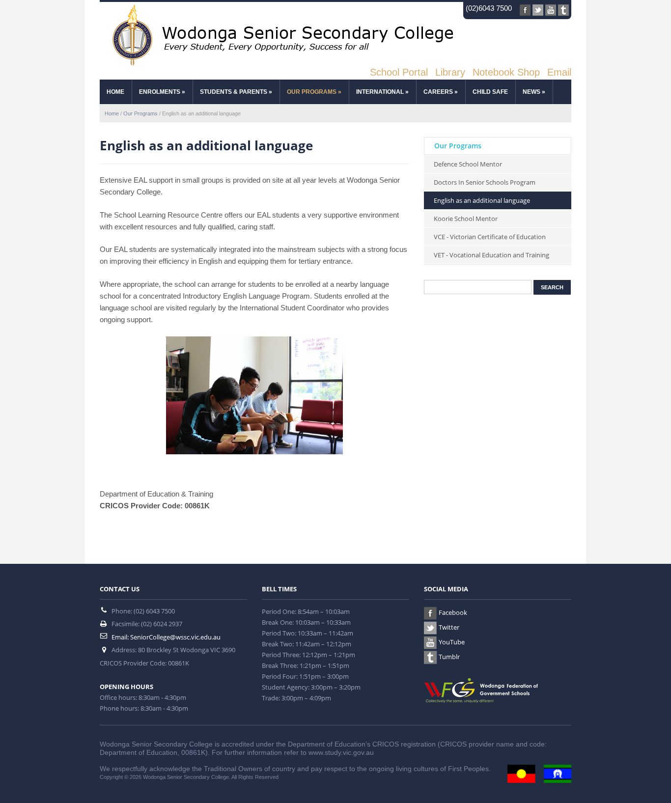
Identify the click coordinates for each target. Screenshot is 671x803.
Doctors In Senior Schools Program (484, 182)
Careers (440, 91)
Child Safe (490, 91)
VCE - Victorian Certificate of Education (490, 236)
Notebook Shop (506, 72)
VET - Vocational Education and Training (491, 254)
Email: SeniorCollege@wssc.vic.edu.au (166, 637)
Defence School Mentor (468, 164)
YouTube (452, 641)
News (534, 91)
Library (450, 72)
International (382, 91)
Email (559, 72)
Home (115, 91)
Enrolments (162, 91)
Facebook (453, 612)
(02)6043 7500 (489, 8)
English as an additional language (482, 200)
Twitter (449, 627)
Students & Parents (236, 91)
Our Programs (314, 91)
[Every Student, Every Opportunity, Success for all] (279, 34)
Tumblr (449, 656)
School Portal (399, 72)
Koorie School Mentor (466, 218)
